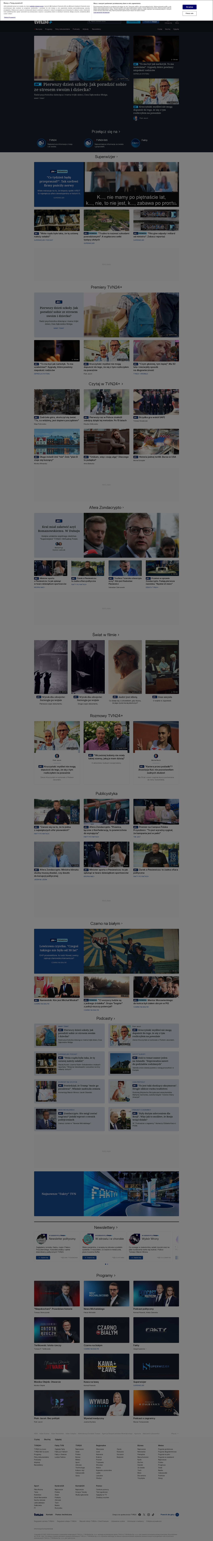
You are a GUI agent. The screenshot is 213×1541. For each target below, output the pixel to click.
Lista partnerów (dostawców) (101, 12)
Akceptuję (189, 7)
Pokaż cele (189, 13)
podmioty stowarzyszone (36, 6)
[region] (106, 10)
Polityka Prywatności (9, 17)
